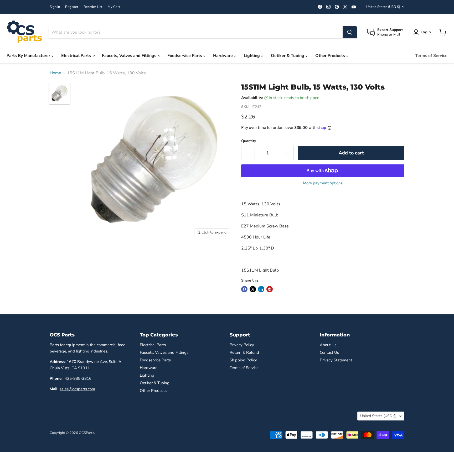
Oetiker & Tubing (288, 56)
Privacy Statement (336, 360)
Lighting (252, 56)
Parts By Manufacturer (29, 56)
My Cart (114, 7)
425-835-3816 (77, 378)
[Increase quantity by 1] (287, 153)
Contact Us (329, 352)
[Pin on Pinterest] (269, 289)
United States (383, 6)
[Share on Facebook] (244, 289)
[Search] (350, 32)
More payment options (323, 183)
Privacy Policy (242, 344)
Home (55, 73)
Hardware (223, 56)
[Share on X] (253, 289)
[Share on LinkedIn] (261, 289)
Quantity (248, 141)
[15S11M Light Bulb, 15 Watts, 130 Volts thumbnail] (59, 93)
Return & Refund (244, 352)
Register (71, 7)
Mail (396, 34)
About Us (328, 344)
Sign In (55, 7)
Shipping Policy (243, 360)
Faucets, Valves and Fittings (129, 56)
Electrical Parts (76, 56)
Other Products (330, 56)
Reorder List (93, 7)
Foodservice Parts (185, 56)
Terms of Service (431, 56)
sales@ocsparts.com (77, 389)
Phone (383, 34)
